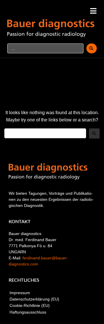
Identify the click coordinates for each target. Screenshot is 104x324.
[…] (45, 48)
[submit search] (91, 48)
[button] (93, 11)
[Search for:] (45, 133)
